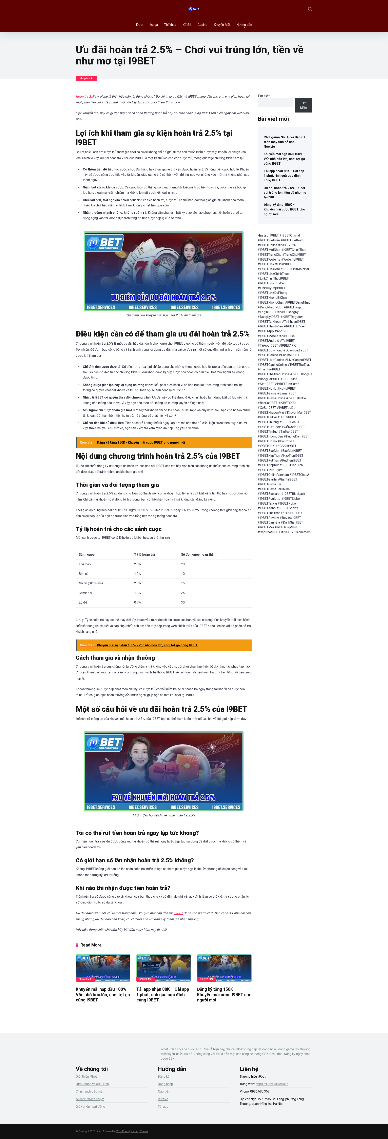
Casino (202, 25)
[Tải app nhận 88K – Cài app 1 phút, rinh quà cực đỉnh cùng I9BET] (163, 968)
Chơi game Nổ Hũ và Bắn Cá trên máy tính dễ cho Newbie (284, 141)
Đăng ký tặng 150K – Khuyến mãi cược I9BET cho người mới (224, 994)
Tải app (163, 1107)
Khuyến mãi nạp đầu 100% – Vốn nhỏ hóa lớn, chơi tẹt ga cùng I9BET (103, 994)
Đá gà (154, 25)
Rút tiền (163, 1099)
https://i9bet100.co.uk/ (272, 1084)
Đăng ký (163, 1076)
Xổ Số (187, 25)
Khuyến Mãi (222, 25)
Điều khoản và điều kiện (92, 1084)
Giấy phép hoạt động (90, 1107)
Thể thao (170, 25)
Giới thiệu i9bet (86, 1076)
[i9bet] (194, 9)
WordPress (122, 1131)
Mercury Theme (139, 1131)
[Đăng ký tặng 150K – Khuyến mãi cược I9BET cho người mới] (224, 968)
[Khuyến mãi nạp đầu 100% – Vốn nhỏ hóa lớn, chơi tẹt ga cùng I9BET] (103, 968)
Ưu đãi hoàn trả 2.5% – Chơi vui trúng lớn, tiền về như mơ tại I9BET (285, 192)
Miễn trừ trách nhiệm (90, 1099)
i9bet (139, 25)
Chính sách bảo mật (89, 1091)
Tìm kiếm (264, 96)
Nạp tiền (164, 1091)
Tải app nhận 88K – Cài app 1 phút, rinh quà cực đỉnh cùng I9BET (162, 994)
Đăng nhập (165, 1084)
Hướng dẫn (244, 25)
